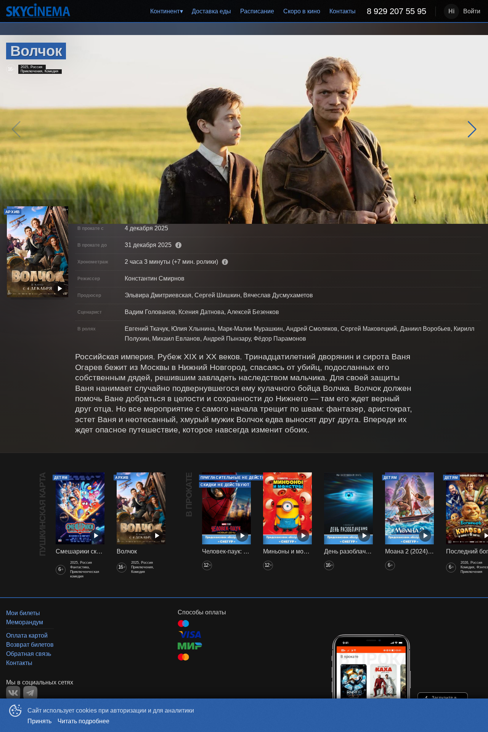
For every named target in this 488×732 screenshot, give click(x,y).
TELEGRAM (30, 693)
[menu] (254, 11)
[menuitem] (166, 11)
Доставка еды (211, 11)
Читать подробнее (83, 721)
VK (13, 693)
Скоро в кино (301, 11)
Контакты (342, 11)
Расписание (257, 11)
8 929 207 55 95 (396, 11)
